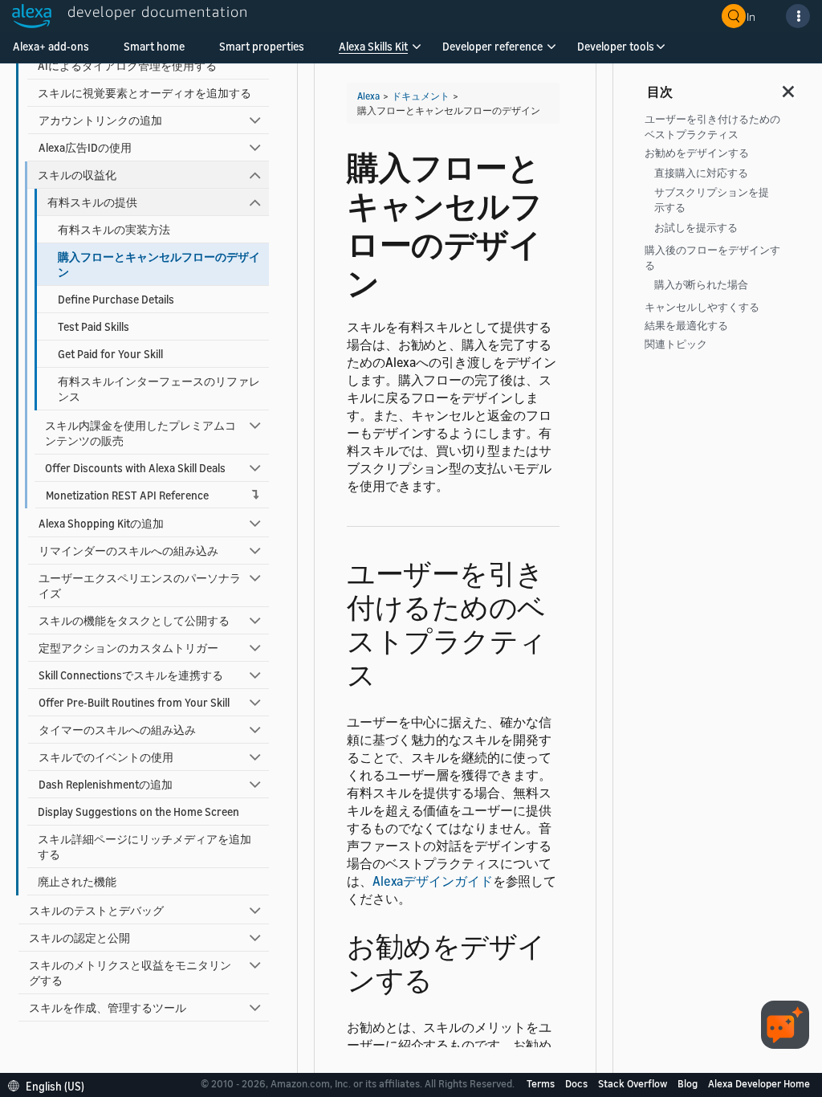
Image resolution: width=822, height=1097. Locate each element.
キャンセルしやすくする (702, 307)
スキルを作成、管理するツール (107, 1007)
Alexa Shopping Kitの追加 (101, 523)
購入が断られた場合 (701, 285)
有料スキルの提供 (92, 202)
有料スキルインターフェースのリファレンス (159, 388)
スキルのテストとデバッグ (96, 910)
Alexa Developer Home (759, 1083)
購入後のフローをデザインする (712, 257)
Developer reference (492, 46)
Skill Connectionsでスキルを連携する (131, 675)
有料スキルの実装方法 (114, 229)
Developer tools (615, 46)
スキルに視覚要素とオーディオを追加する (144, 93)
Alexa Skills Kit (373, 46)
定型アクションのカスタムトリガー (128, 648)
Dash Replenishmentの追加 (106, 784)
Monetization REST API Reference (127, 495)
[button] (373, 52)
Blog (689, 1083)
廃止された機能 (77, 881)
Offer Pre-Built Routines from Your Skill (134, 702)
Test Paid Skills (93, 326)
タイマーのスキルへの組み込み (117, 729)
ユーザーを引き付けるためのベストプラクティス (712, 127)
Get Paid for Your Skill (110, 354)
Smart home (154, 46)
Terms (542, 1083)
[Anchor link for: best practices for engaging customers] (390, 673)
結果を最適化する (686, 326)
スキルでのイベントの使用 (106, 757)
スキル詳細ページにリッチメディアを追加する (144, 846)
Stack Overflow (633, 1083)
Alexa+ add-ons (51, 46)
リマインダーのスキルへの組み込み (128, 550)
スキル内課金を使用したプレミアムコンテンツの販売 (140, 432)
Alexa (368, 96)
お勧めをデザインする (697, 153)
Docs (577, 1083)
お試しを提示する (696, 228)
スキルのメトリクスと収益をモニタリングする (130, 972)
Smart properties (261, 46)
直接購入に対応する (701, 173)
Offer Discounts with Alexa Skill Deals (135, 468)
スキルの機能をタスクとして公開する (134, 620)
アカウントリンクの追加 (100, 120)
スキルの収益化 (77, 174)
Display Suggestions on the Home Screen (138, 811)
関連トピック (676, 344)
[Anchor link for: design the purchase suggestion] (447, 978)
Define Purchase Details (116, 299)
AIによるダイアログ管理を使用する (127, 65)
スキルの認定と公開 (79, 937)
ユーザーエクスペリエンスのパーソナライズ (140, 585)
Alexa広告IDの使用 (85, 147)
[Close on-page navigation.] (789, 87)
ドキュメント (421, 96)
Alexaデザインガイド (432, 881)
